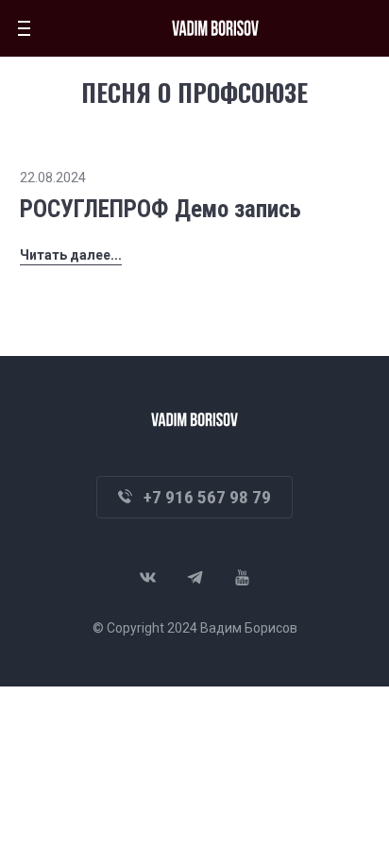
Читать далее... (71, 255)
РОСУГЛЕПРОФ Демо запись (160, 209)
